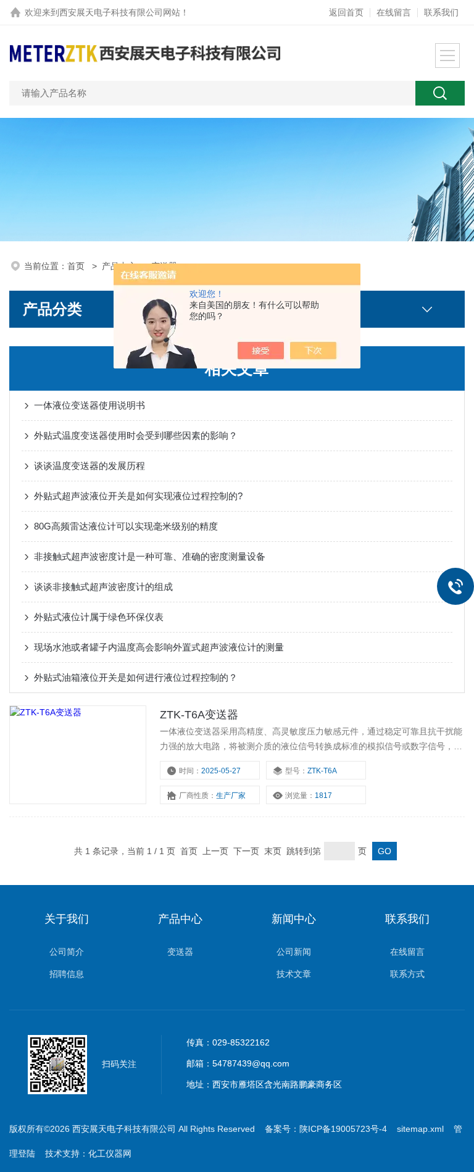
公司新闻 (293, 952)
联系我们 (441, 12)
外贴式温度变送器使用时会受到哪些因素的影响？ (136, 435)
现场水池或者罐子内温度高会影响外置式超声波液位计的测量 (159, 647)
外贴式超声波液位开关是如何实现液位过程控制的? (138, 496)
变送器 (180, 952)
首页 (77, 266)
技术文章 (293, 974)
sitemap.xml (420, 1129)
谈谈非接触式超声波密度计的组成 (103, 586)
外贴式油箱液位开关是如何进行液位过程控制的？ (136, 677)
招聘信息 (66, 974)
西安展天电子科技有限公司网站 (119, 12)
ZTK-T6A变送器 (199, 715)
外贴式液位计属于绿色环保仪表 (99, 617)
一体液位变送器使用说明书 (89, 405)
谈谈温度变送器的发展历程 (89, 465)
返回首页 (346, 12)
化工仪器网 (109, 1153)
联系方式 (407, 974)
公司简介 (66, 952)
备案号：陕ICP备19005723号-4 (326, 1129)
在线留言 (393, 12)
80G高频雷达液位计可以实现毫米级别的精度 (126, 526)
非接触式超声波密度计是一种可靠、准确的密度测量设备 (149, 556)
